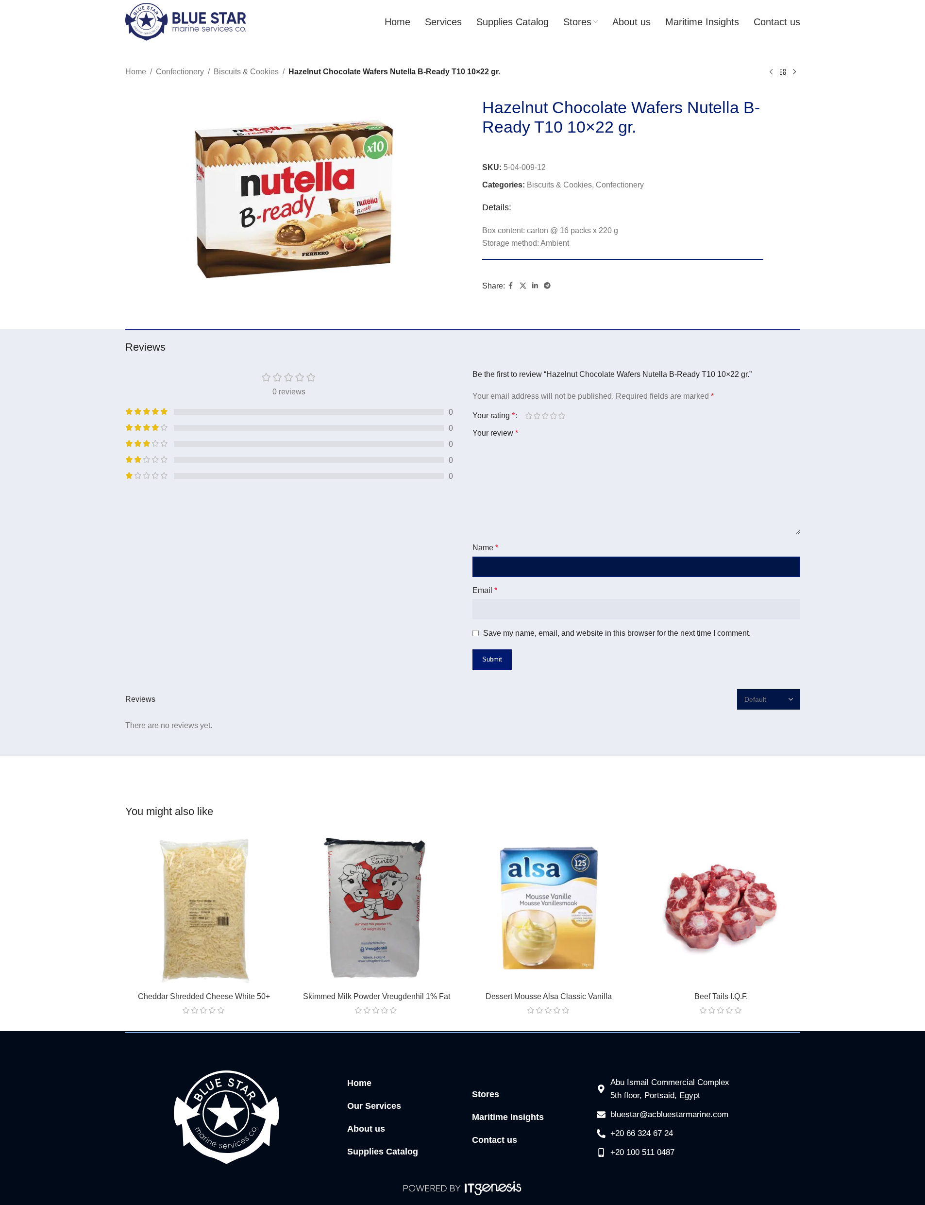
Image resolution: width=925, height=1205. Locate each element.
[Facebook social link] (511, 285)
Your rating (493, 416)
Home (135, 72)
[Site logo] (186, 21)
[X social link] (523, 285)
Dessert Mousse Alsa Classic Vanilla (549, 996)
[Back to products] (783, 72)
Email (484, 590)
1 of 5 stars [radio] (529, 416)
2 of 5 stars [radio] (537, 416)
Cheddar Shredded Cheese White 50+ (204, 996)
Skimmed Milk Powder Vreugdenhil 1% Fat (376, 996)
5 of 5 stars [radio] (562, 416)
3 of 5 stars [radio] (545, 416)
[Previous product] (771, 72)
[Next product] (794, 72)
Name (485, 547)
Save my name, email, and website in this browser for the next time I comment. (617, 633)
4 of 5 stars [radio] (554, 416)
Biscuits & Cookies (246, 72)
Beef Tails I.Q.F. (721, 996)
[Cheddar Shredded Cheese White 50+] (204, 908)
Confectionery (180, 72)
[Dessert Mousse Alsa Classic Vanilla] (549, 908)
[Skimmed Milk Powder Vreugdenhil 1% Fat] (376, 908)
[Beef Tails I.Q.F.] (721, 908)
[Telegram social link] (547, 285)
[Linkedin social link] (535, 285)
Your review (495, 433)
